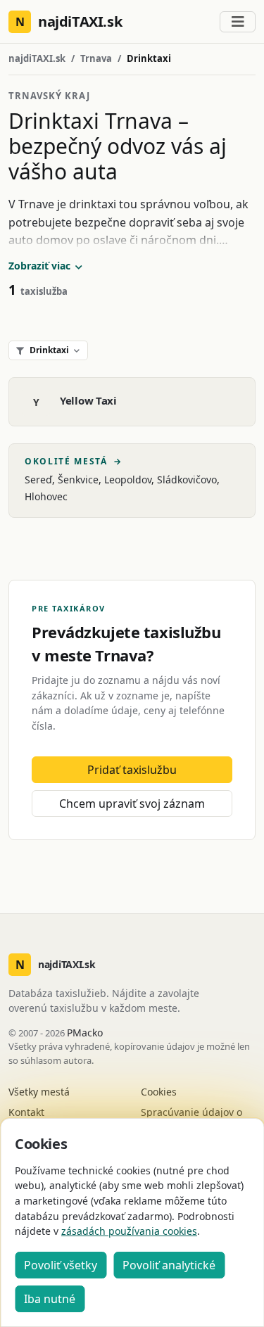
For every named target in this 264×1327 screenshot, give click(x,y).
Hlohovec (46, 496)
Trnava (96, 58)
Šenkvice (78, 479)
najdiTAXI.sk (36, 58)
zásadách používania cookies (129, 1231)
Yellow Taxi (88, 400)
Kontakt (26, 1112)
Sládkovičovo (187, 479)
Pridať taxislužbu (132, 769)
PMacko (85, 1032)
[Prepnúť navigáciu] (238, 21)
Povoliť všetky (60, 1265)
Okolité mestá (73, 461)
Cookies (159, 1091)
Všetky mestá (39, 1091)
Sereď (38, 479)
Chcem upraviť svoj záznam (132, 803)
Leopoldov (127, 479)
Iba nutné (49, 1299)
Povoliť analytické (168, 1265)
